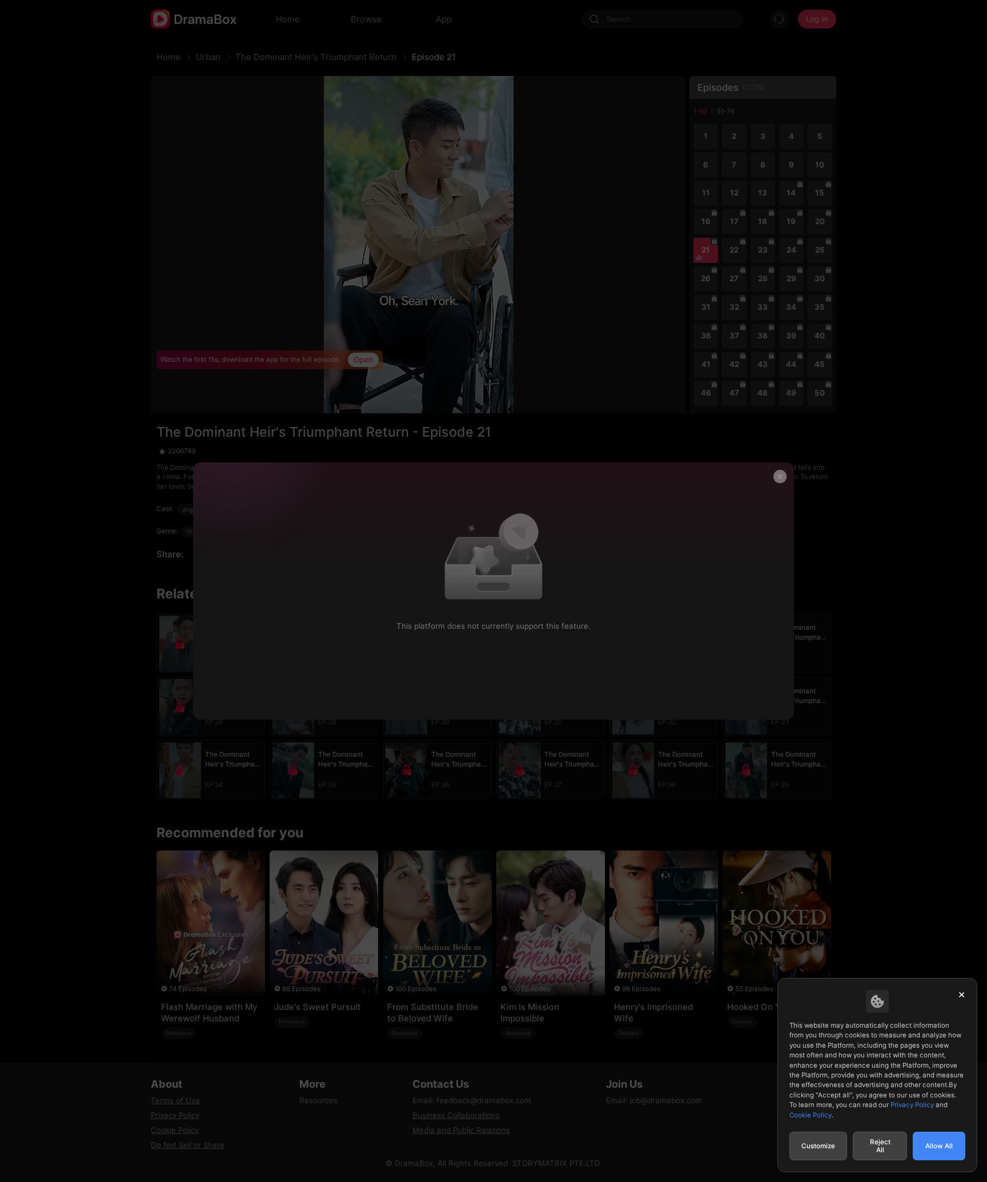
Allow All (939, 1146)
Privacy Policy (912, 1105)
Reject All (880, 1146)
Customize (818, 1146)
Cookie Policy (810, 1115)
